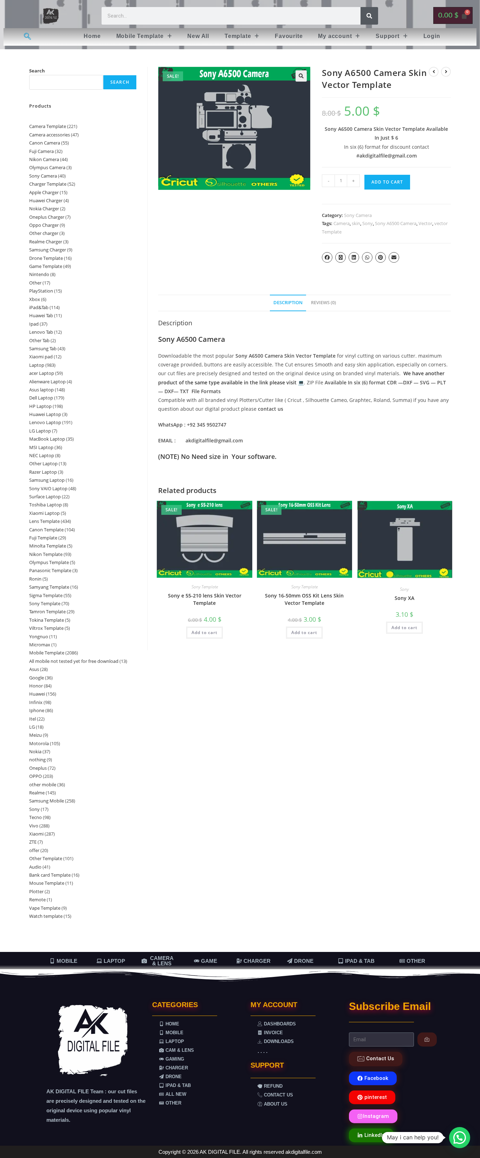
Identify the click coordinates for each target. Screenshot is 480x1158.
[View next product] (446, 72)
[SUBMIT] (427, 1039)
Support (388, 36)
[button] (144, 36)
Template (238, 36)
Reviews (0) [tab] (323, 303)
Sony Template (205, 587)
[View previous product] (434, 72)
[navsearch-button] (27, 37)
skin (356, 223)
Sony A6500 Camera (395, 223)
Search (37, 71)
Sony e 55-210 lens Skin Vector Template (204, 599)
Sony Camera (358, 215)
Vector (425, 223)
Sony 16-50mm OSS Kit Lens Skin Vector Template (304, 599)
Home (92, 36)
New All (198, 36)
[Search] (369, 16)
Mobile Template (140, 36)
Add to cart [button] (205, 632)
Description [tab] (288, 303)
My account (335, 36)
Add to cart (387, 182)
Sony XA (404, 598)
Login (431, 36)
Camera (341, 223)
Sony (367, 223)
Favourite (289, 36)
